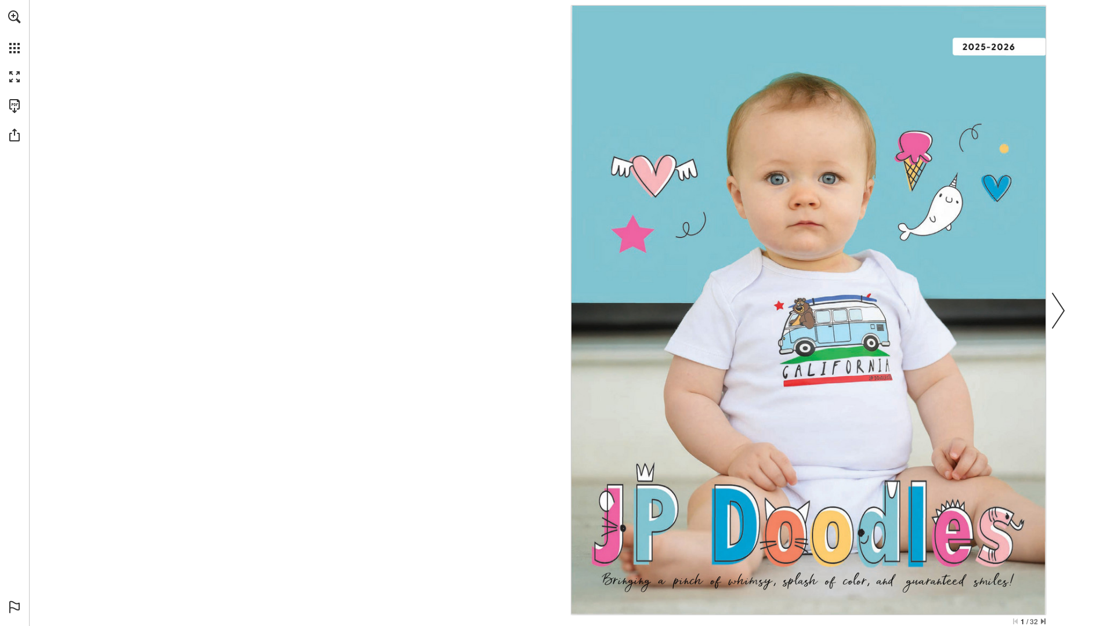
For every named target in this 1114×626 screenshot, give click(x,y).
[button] (14, 16)
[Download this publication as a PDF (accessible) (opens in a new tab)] (14, 106)
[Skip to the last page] (1043, 621)
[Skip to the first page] (1015, 621)
